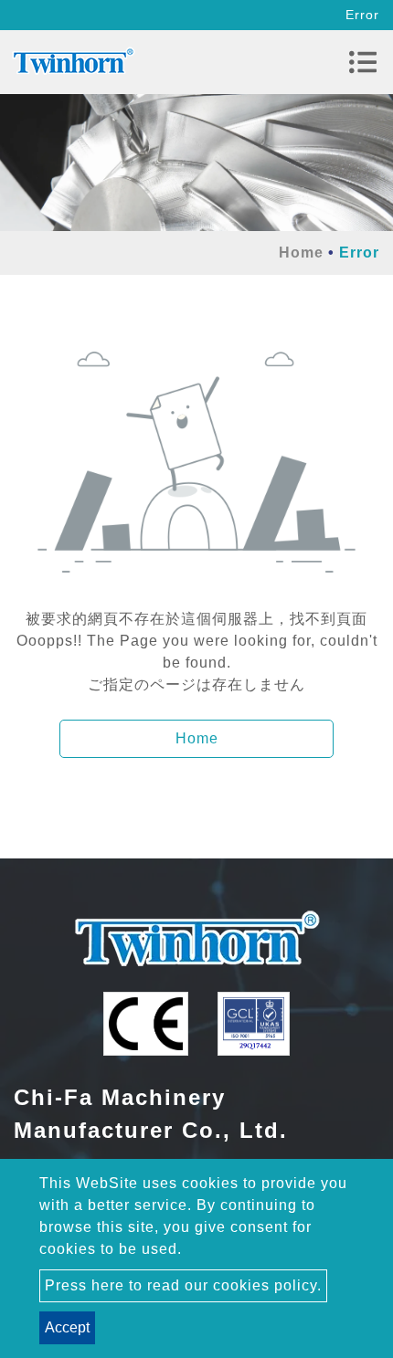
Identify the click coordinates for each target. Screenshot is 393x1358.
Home (301, 252)
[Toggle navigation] (362, 62)
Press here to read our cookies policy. (183, 1285)
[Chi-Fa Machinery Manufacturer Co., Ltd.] (73, 62)
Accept (67, 1327)
